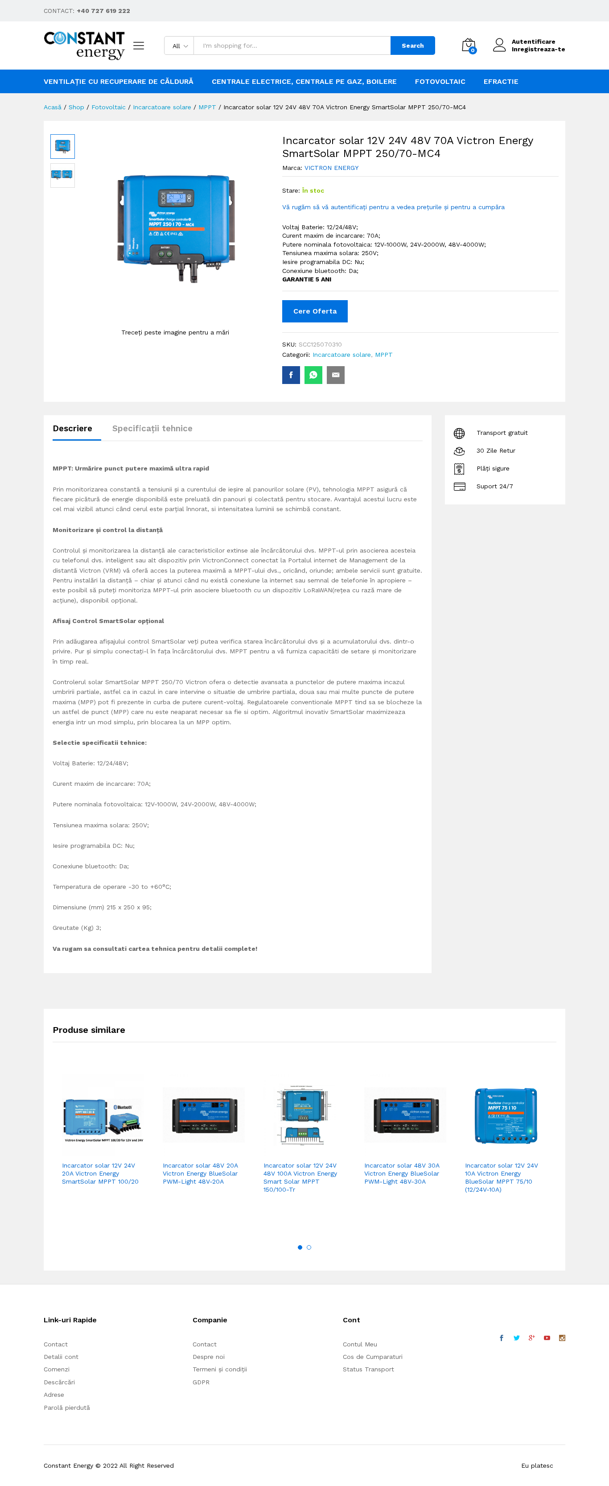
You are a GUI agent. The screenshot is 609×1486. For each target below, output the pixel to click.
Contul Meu (360, 1344)
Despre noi (209, 1356)
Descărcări (59, 1382)
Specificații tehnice (152, 428)
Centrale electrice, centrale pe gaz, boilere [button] (304, 81)
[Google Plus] (531, 1338)
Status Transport (368, 1369)
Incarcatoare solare (342, 354)
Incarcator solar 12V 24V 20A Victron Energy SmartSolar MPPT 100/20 (100, 1173)
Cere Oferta (315, 311)
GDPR (201, 1382)
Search (413, 45)
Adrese (54, 1394)
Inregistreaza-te (538, 49)
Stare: (291, 190)
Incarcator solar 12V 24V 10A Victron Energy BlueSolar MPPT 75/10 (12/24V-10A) (501, 1177)
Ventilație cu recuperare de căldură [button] (118, 81)
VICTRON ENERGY (331, 167)
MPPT (384, 354)
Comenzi (57, 1369)
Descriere (72, 428)
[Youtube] (547, 1338)
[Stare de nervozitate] (516, 1338)
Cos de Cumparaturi (373, 1356)
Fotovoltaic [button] (440, 81)
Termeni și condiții (220, 1369)
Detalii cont (61, 1356)
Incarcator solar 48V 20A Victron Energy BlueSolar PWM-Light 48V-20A (200, 1173)
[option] (103, 1143)
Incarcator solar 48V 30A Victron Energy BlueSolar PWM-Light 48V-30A (401, 1173)
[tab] (77, 432)
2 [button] (309, 1247)
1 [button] (300, 1247)
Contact (56, 1344)
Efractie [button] (501, 81)
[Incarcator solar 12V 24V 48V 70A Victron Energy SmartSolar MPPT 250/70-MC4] (291, 375)
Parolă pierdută (67, 1407)
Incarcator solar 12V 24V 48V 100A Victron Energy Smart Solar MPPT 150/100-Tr (300, 1177)
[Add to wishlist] (122, 1150)
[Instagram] (562, 1338)
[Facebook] (501, 1338)
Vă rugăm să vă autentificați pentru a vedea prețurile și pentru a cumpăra (393, 207)
